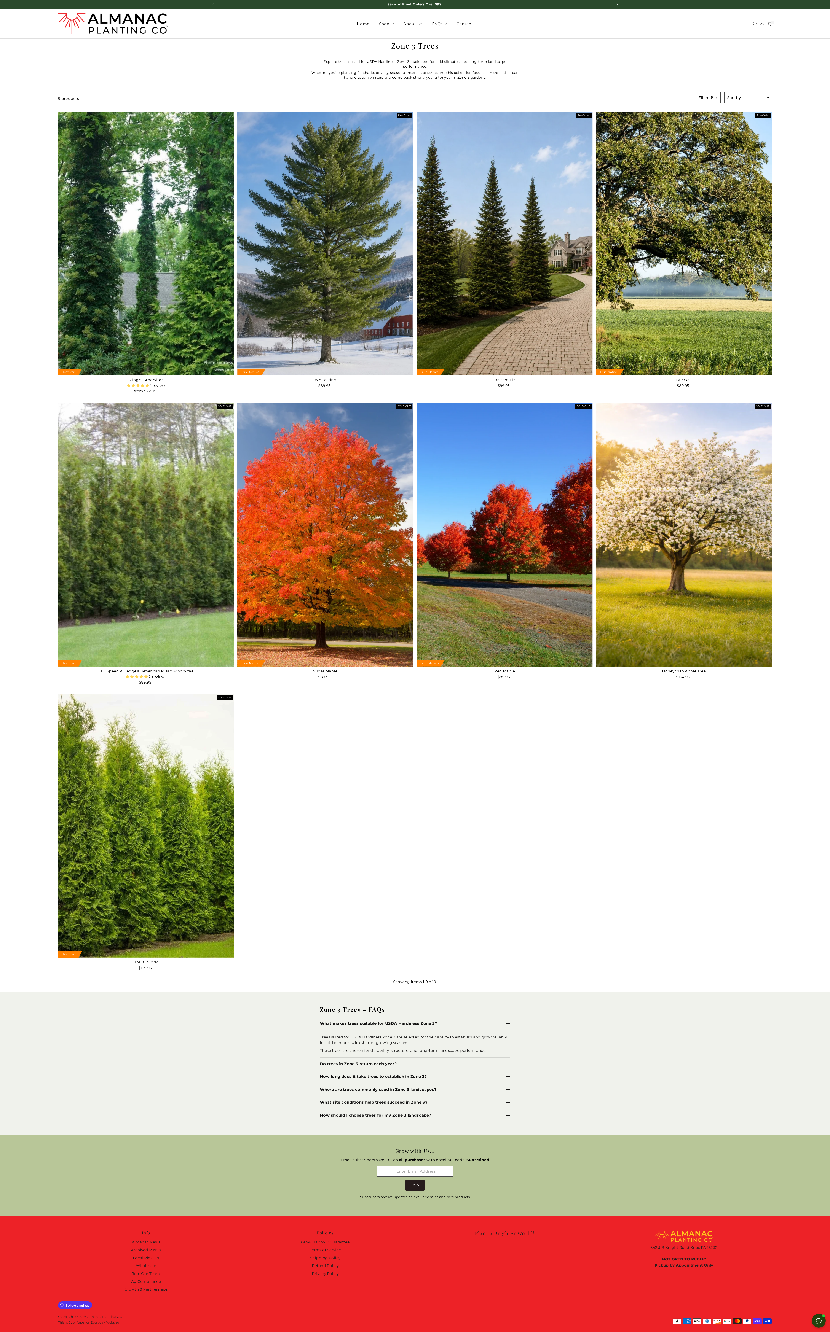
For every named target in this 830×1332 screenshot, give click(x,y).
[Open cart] (769, 24)
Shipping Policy (325, 1258)
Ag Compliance (146, 1281)
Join (415, 1185)
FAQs (438, 24)
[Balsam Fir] (505, 243)
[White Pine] (325, 243)
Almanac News (146, 1242)
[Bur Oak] (684, 243)
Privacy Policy (325, 1274)
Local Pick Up (146, 1258)
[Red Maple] (505, 534)
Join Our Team (146, 1274)
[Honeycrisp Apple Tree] (684, 534)
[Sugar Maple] (325, 534)
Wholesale (146, 1266)
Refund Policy (325, 1266)
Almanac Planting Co (104, 1317)
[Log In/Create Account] (762, 24)
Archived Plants (146, 1250)
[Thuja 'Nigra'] (146, 826)
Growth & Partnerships (146, 1289)
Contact (464, 24)
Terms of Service (325, 1250)
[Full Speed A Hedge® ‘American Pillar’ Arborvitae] (146, 534)
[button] (138, 385)
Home (363, 24)
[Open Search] (755, 24)
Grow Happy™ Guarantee (325, 1242)
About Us (412, 24)
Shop (385, 24)
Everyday (98, 1322)
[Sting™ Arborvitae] (146, 243)
